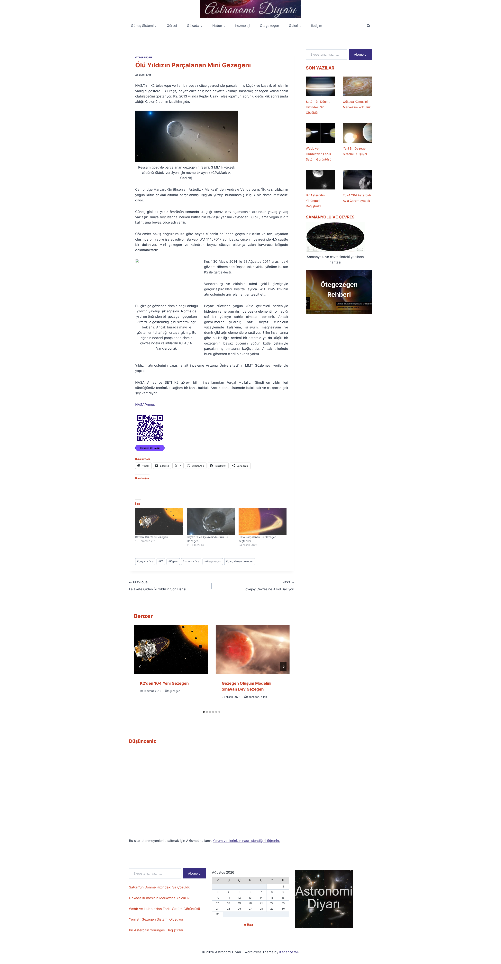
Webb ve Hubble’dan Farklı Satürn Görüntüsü (318, 154)
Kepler (173, 561)
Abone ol (360, 54)
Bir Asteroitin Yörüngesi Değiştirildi (315, 200)
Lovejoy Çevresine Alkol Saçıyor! (268, 586)
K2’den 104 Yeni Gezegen (151, 537)
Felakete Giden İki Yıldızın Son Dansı (157, 586)
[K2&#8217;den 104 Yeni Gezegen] (159, 521)
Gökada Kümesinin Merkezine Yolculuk (356, 104)
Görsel (172, 26)
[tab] (204, 712)
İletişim (316, 26)
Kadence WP (289, 952)
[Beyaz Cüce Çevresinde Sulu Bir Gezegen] (211, 521)
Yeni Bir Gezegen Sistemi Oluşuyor (355, 151)
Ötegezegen (269, 26)
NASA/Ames (145, 405)
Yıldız (264, 696)
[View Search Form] (368, 25)
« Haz (248, 925)
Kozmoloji (242, 26)
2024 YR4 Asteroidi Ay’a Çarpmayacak (357, 198)
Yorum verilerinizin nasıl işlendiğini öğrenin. (246, 841)
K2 (160, 561)
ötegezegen (213, 561)
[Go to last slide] (140, 666)
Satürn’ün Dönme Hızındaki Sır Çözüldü (318, 107)
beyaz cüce (145, 561)
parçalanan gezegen (239, 561)
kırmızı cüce (191, 561)
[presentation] (171, 649)
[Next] (283, 666)
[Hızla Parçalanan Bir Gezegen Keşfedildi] (262, 521)
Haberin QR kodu (149, 447)
